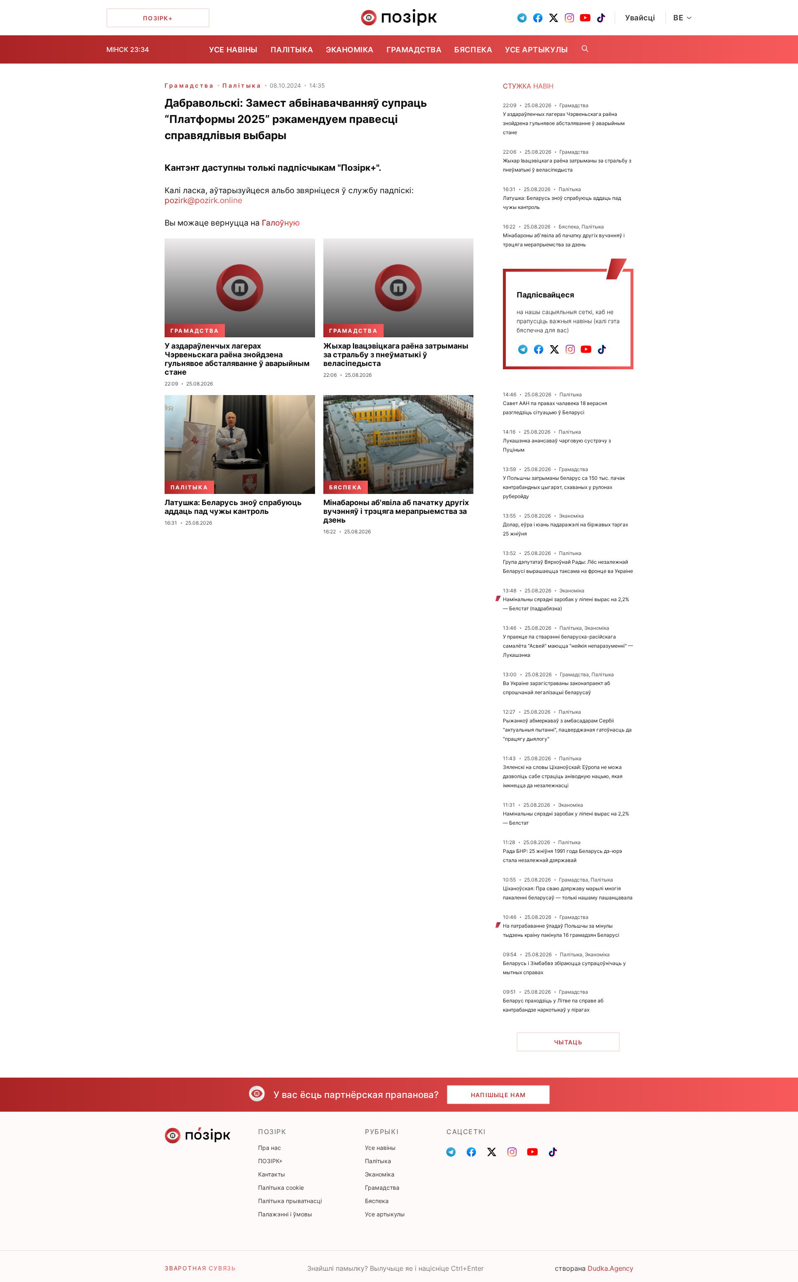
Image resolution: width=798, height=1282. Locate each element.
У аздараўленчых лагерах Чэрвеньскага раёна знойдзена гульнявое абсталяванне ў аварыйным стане (564, 123)
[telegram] (522, 18)
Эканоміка (350, 49)
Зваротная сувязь (200, 1268)
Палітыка (292, 49)
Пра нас (269, 1147)
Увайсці (640, 17)
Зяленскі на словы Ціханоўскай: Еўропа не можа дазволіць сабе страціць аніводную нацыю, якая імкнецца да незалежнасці (563, 776)
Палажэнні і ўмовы (285, 1214)
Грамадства (414, 49)
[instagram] (569, 18)
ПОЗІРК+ (270, 1160)
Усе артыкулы (536, 49)
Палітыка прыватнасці (290, 1200)
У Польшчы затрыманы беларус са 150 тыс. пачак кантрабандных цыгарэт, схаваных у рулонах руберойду (564, 487)
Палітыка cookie (281, 1187)
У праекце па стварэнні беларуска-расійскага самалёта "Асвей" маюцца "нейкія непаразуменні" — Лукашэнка (568, 646)
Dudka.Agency (610, 1268)
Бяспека (473, 49)
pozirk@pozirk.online (203, 200)
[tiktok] (601, 18)
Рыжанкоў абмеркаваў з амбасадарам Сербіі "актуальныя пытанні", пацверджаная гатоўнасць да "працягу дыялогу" (567, 729)
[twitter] (553, 18)
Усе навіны (233, 49)
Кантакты (271, 1174)
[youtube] (585, 18)
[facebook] (538, 18)
